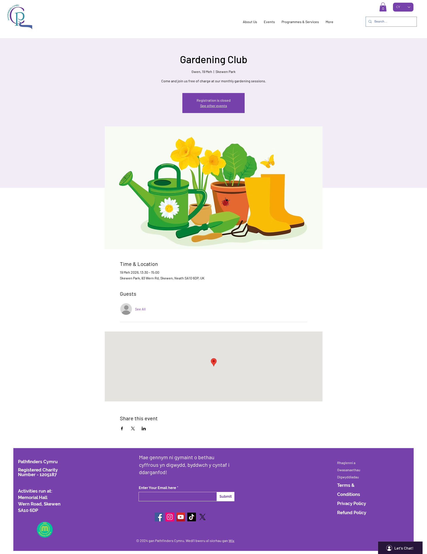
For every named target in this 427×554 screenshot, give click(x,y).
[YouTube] (180, 517)
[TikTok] (191, 517)
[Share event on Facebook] (122, 428)
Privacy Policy (351, 503)
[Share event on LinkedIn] (144, 428)
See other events (213, 105)
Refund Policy (351, 512)
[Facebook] (159, 517)
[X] (202, 517)
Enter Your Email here (157, 488)
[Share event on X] (133, 428)
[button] (383, 7)
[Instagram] (169, 517)
